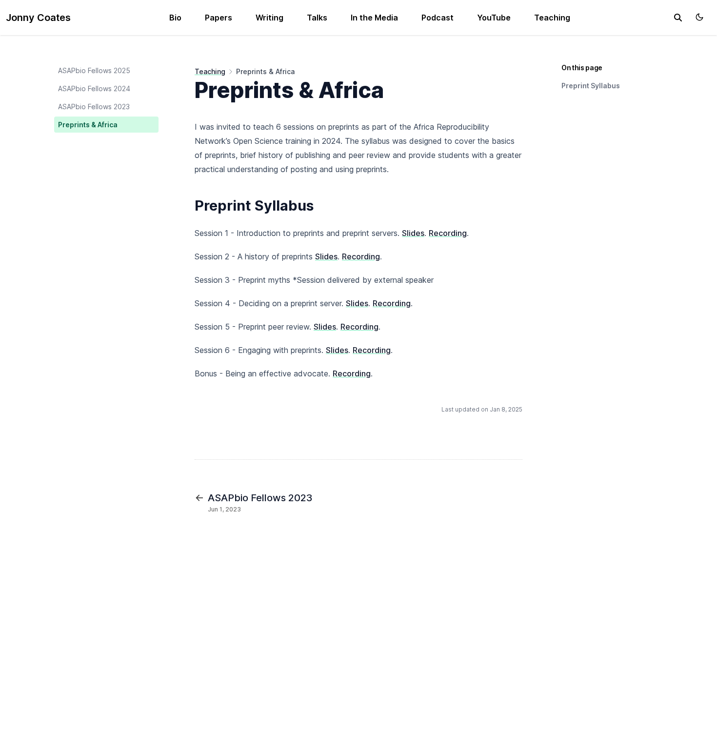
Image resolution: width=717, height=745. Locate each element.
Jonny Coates (38, 17)
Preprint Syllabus (590, 85)
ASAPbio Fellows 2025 (94, 70)
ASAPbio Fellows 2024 (94, 88)
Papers (218, 17)
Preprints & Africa (88, 124)
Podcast (437, 17)
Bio (175, 17)
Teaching (552, 17)
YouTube (494, 17)
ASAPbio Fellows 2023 (94, 106)
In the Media (374, 17)
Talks (317, 17)
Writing (269, 17)
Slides (413, 233)
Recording (448, 233)
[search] (678, 17)
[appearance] (699, 17)
